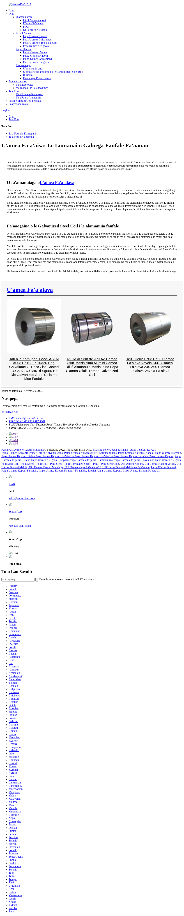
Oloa (11, 13)
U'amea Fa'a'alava (33, 23)
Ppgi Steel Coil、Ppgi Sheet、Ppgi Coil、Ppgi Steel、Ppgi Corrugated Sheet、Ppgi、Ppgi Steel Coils (60, 463)
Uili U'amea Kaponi (34, 20)
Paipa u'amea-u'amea (35, 52)
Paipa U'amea (23, 49)
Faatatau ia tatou (18, 81)
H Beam (28, 74)
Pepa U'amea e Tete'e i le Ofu (40, 42)
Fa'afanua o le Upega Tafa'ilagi (110, 449)
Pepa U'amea (23, 33)
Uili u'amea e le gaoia (35, 29)
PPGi (26, 26)
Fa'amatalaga (23, 65)
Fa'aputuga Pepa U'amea (37, 78)
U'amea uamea (24, 16)
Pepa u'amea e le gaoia (36, 45)
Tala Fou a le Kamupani (29, 94)
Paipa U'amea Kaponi (35, 55)
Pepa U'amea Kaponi (35, 36)
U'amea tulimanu (32, 68)
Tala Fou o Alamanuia (28, 97)
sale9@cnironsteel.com (22, 498)
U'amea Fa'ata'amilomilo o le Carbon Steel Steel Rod (53, 71)
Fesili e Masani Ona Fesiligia (25, 100)
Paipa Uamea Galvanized (37, 58)
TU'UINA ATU (10, 411)
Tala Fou (14, 91)
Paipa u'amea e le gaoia (36, 62)
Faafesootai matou (19, 103)
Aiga (11, 10)
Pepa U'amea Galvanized (37, 39)
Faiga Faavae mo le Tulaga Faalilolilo (22, 449)
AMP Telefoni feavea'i (143, 449)
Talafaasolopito (24, 84)
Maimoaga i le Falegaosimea (32, 87)
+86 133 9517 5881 (20, 525)
